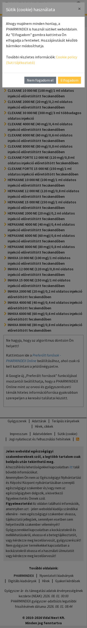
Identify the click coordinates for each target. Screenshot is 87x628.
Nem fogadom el (40, 80)
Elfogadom (69, 80)
